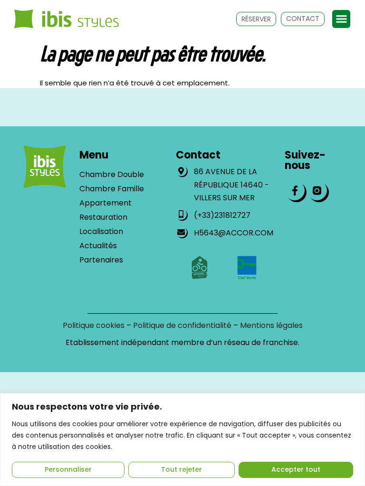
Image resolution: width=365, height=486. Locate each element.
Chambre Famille (111, 189)
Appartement (105, 203)
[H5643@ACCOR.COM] (181, 231)
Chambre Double (111, 174)
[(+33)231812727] (181, 214)
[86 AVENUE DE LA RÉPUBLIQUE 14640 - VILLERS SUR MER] (181, 170)
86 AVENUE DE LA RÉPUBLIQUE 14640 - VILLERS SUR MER (231, 184)
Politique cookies (94, 325)
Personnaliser (68, 469)
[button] (341, 19)
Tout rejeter (181, 469)
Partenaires (101, 260)
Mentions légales (271, 325)
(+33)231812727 (222, 215)
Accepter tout (295, 469)
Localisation (101, 231)
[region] (182, 439)
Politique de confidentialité (182, 325)
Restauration (103, 217)
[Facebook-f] (295, 190)
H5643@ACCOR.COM (233, 232)
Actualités (98, 246)
